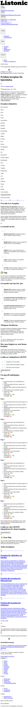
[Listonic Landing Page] (14, 4)
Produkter (3, 15)
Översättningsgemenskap (10, 683)
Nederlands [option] (6, 666)
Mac (17, 24)
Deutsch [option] (6, 663)
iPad (8, 24)
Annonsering (7, 690)
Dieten (2, 19)
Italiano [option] (5, 672)
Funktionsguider (10, 10)
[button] (2, 27)
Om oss (5, 688)
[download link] (4, 656)
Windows (13, 24)
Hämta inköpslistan (5, 100)
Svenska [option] (6, 669)
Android (3, 24)
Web (10, 24)
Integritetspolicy (8, 696)
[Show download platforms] (10, 23)
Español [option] (6, 665)
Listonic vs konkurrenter (10, 19)
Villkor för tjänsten (8, 698)
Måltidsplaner (12, 15)
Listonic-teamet (9, 86)
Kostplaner (18, 15)
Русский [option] (6, 673)
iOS (6, 24)
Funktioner (3, 10)
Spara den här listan (5, 194)
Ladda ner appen (5, 22)
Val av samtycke (5, 703)
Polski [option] (5, 662)
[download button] (4, 70)
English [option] (5, 661)
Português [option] (6, 668)
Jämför (7, 15)
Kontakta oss (7, 691)
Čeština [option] (5, 670)
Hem (2, 73)
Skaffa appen (4, 21)
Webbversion (7, 679)
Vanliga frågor (7, 681)
